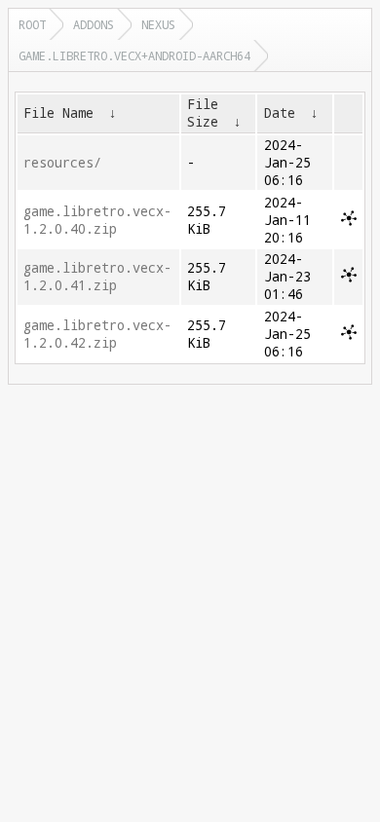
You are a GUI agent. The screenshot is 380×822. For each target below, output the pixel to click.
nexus (158, 24)
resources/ (62, 162)
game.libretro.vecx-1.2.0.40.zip (97, 220)
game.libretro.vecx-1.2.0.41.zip (97, 276)
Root (32, 24)
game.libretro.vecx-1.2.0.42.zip (97, 334)
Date (279, 113)
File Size (202, 113)
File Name (58, 113)
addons (93, 24)
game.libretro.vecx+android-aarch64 (134, 55)
